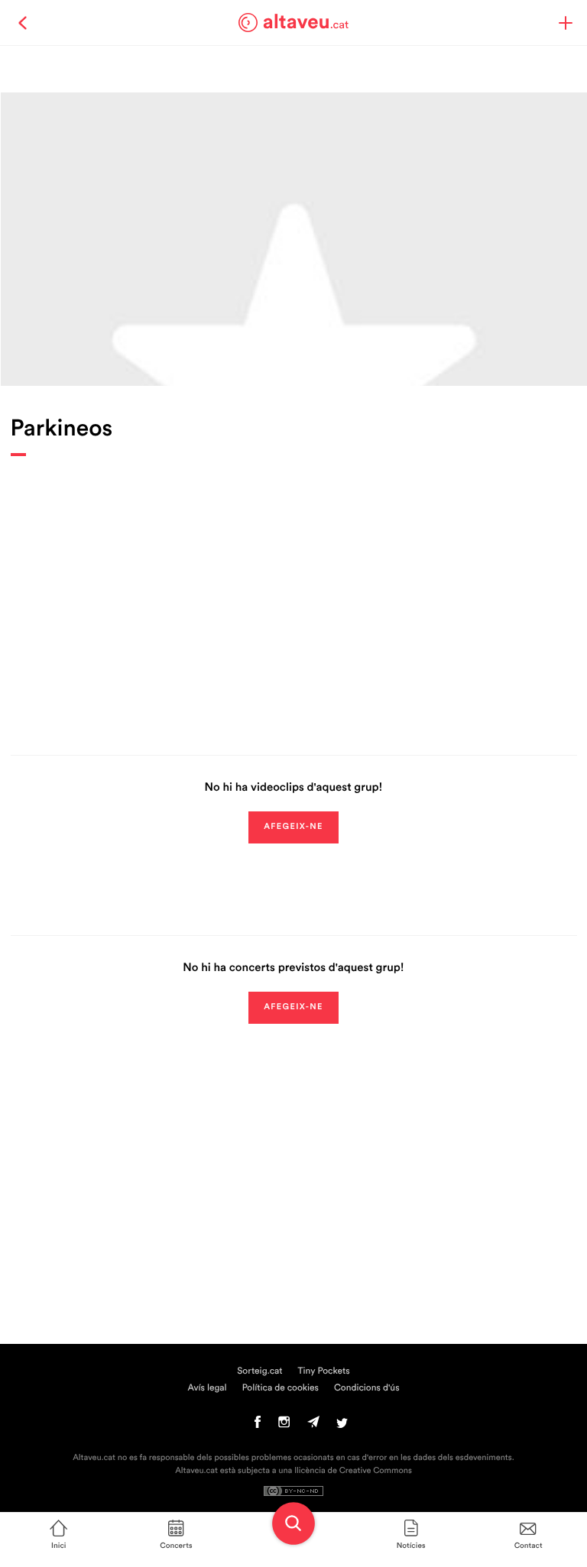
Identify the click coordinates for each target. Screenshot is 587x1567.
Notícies (411, 1545)
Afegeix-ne (293, 827)
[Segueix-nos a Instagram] (284, 1425)
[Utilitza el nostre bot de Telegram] (313, 1425)
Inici (58, 1545)
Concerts (176, 1545)
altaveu (306, 22)
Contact (528, 1545)
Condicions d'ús (367, 1388)
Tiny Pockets (324, 1371)
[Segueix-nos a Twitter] (342, 1425)
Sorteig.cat (259, 1371)
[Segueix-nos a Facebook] (258, 1425)
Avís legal (206, 1388)
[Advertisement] (294, 594)
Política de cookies (280, 1388)
